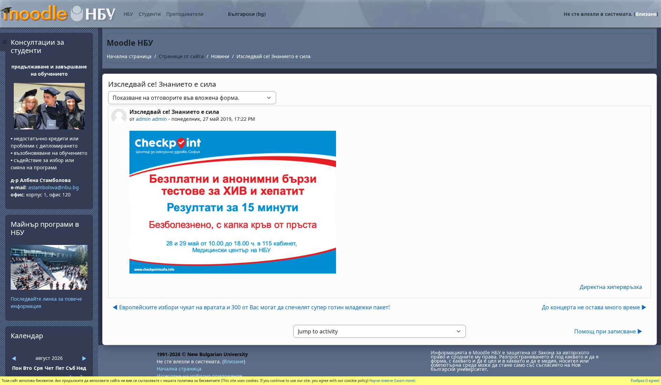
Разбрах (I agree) (645, 380)
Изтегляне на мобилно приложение (199, 376)
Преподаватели (184, 14)
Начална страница (129, 56)
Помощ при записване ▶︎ (608, 331)
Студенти (150, 14)
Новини (220, 56)
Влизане (646, 14)
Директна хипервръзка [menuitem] (611, 287)
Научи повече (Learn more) (392, 380)
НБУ (128, 14)
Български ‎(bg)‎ (247, 14)
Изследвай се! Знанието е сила (274, 56)
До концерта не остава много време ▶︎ (594, 307)
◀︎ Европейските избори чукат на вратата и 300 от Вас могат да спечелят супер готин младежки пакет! (251, 307)
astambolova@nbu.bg (54, 187)
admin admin (151, 119)
